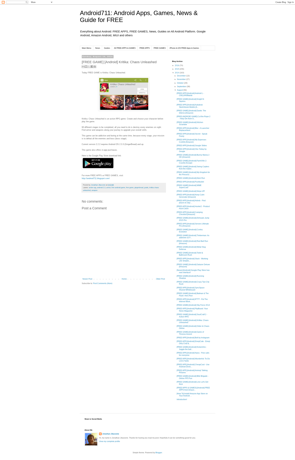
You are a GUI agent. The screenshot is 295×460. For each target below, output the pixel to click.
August (180, 90)
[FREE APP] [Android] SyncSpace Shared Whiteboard (191, 289)
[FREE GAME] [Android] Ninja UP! (191, 191)
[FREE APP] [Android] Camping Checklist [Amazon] (190, 213)
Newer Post (87, 279)
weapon (94, 190)
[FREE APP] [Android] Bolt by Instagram (193, 338)
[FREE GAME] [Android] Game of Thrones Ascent (190, 333)
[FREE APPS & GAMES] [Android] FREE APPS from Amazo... (193, 389)
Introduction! (182, 399)
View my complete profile (109, 441)
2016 (177, 65)
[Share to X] (88, 66)
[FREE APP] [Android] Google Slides (192, 145)
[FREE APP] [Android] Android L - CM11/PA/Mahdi (190, 94)
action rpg (92, 187)
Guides (107, 48)
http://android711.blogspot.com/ (96, 178)
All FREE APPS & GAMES (125, 48)
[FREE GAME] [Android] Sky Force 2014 (193, 305)
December (181, 76)
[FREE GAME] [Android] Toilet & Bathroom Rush (190, 254)
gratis (146, 187)
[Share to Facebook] (91, 66)
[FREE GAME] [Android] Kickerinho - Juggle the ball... (192, 348)
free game (130, 187)
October (180, 83)
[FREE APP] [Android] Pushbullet (190, 182)
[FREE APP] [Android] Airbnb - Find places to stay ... (191, 201)
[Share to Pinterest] (94, 66)
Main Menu (86, 48)
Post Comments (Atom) (102, 283)
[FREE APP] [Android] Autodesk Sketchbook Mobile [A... (190, 106)
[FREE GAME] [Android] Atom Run (191, 178)
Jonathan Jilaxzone (110, 434)
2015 (177, 69)
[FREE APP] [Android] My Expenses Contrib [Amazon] (191, 141)
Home (124, 279)
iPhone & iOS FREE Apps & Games (184, 48)
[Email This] (83, 66)
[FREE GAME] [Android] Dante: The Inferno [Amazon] (191, 112)
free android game (118, 187)
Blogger (158, 453)
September (182, 86)
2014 (177, 73)
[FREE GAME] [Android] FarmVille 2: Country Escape (192, 162)
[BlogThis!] (86, 66)
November (181, 79)
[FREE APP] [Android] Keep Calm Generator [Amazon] (190, 196)
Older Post (160, 279)
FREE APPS (145, 48)
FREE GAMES (160, 48)
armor (108, 187)
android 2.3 (101, 187)
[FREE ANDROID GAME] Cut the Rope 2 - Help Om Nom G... (193, 117)
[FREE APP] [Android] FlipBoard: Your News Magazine (192, 310)
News (97, 48)
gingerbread (138, 187)
